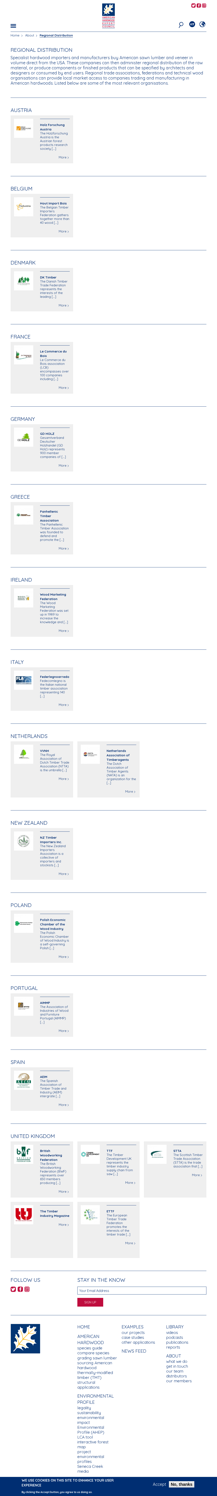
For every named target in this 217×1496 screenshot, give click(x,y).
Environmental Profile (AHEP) (90, 1430)
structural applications (88, 1385)
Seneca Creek (90, 1466)
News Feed (134, 1351)
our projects (133, 1332)
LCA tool (85, 1437)
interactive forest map (92, 1444)
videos (172, 1332)
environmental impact (90, 1420)
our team (174, 1371)
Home (15, 35)
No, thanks (181, 1484)
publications (177, 1342)
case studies (133, 1337)
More (63, 157)
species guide (89, 1347)
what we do (176, 1361)
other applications (138, 1342)
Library (175, 1326)
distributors (176, 1375)
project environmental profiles (90, 1456)
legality (84, 1407)
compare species (93, 1352)
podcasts (174, 1337)
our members (179, 1380)
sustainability (89, 1412)
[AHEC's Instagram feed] (204, 5)
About (29, 35)
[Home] (25, 1338)
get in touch (177, 1366)
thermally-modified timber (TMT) (95, 1375)
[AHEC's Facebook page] (199, 5)
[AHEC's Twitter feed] (193, 5)
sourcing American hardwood (94, 1365)
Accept (159, 1484)
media (83, 1471)
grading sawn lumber (97, 1357)
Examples (132, 1326)
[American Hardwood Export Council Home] (108, 15)
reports (173, 1347)
